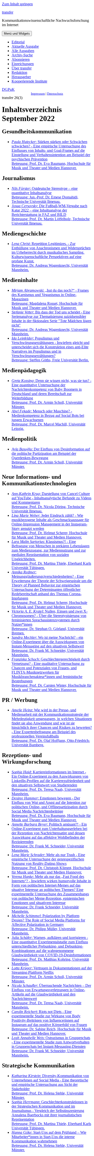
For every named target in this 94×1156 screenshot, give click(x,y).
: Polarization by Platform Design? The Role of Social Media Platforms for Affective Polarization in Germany (48, 924)
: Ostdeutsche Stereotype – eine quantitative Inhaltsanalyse (45, 195)
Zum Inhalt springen (17, 4)
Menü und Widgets (17, 33)
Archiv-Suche (22, 55)
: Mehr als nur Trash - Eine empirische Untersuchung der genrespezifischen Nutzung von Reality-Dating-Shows (51, 863)
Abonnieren (21, 59)
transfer (7, 12)
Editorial (18, 42)
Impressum (38, 93)
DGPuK (8, 89)
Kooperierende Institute (29, 81)
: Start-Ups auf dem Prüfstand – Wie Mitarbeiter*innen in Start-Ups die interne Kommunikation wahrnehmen (49, 1141)
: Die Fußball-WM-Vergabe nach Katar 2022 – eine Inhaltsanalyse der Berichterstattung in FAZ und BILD (51, 214)
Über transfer (22, 68)
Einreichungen (23, 64)
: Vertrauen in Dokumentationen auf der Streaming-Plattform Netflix (52, 974)
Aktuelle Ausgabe (25, 46)
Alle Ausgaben (23, 51)
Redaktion (19, 72)
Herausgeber (21, 77)
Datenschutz (55, 93)
